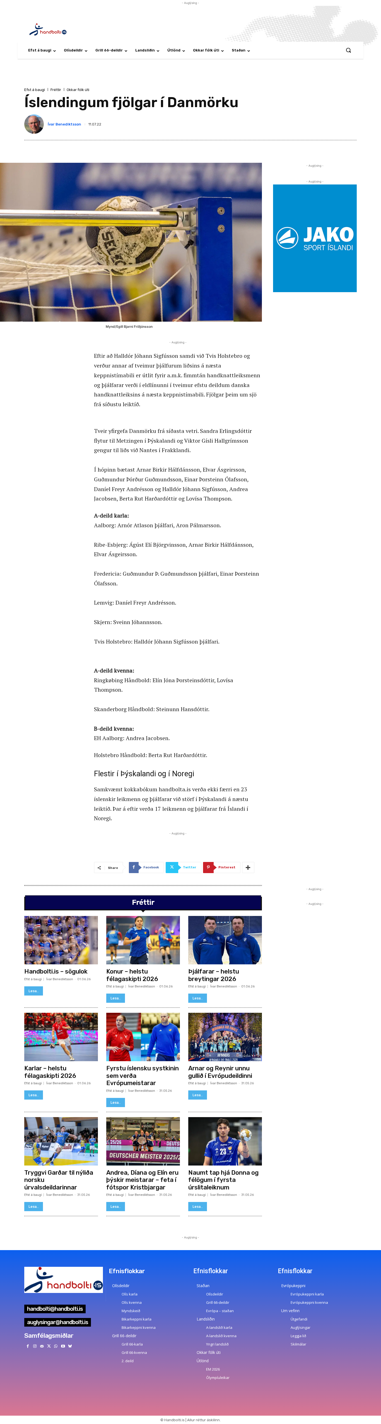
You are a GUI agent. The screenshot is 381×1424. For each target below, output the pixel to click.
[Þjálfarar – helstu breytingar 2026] (225, 940)
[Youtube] (62, 1346)
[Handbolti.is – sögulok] (61, 940)
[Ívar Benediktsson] (35, 124)
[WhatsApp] (55, 1346)
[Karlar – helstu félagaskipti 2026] (61, 1037)
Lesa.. (33, 991)
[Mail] (41, 1346)
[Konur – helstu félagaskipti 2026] (143, 940)
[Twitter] (48, 1346)
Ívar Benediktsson (64, 124)
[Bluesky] (69, 1346)
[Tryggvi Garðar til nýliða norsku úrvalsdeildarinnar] (61, 1141)
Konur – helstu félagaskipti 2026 (132, 975)
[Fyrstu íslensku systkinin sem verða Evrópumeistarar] (143, 1037)
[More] (248, 867)
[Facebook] (27, 1346)
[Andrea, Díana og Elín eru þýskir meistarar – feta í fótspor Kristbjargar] (143, 1141)
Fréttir (55, 90)
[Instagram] (34, 1346)
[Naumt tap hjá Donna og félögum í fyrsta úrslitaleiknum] (225, 1141)
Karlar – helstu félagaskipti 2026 (50, 1072)
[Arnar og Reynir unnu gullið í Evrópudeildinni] (225, 1037)
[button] (348, 50)
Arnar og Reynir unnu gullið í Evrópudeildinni (220, 1072)
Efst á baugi (34, 90)
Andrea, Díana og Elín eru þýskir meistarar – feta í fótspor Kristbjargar (142, 1180)
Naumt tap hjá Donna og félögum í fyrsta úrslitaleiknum (223, 1180)
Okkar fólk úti (78, 90)
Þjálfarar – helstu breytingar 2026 (213, 975)
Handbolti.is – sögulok (56, 971)
